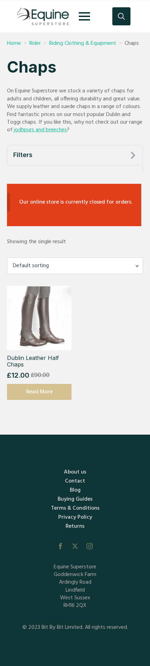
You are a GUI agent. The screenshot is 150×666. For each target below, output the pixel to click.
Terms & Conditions (75, 508)
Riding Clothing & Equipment (82, 43)
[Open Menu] (84, 16)
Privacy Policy (75, 517)
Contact (75, 481)
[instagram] (90, 546)
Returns (75, 526)
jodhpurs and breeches (40, 129)
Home (14, 43)
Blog (75, 490)
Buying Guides (75, 499)
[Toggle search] (121, 16)
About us (75, 472)
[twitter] (75, 546)
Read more (39, 391)
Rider (35, 43)
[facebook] (60, 546)
